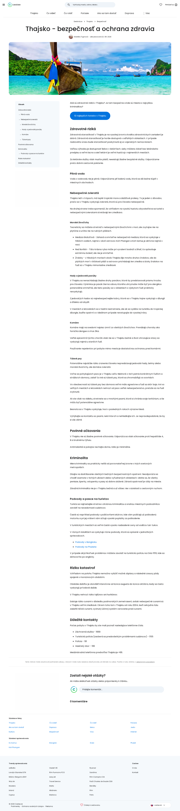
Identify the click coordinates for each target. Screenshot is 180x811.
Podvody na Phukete (85, 546)
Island (11, 790)
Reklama (49, 806)
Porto (92, 795)
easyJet (52, 777)
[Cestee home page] (14, 5)
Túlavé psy (26, 139)
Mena (92, 727)
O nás (134, 768)
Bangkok (53, 743)
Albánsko (53, 790)
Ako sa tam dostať (106, 13)
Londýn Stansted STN (17, 772)
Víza (92, 732)
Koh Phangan (14, 747)
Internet (134, 732)
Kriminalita (22, 149)
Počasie (85, 13)
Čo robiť (68, 13)
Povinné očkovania (25, 144)
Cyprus (12, 795)
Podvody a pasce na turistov (32, 153)
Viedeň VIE (53, 768)
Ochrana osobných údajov (33, 806)
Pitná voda (25, 114)
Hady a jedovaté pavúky (32, 129)
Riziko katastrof (24, 158)
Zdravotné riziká (24, 110)
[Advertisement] (37, 189)
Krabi (92, 743)
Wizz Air (12, 781)
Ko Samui (13, 743)
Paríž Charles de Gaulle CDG (101, 781)
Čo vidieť (51, 13)
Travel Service (54, 781)
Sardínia (93, 772)
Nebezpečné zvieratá (29, 119)
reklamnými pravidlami (145, 662)
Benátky (93, 786)
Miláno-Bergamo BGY (17, 777)
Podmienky (15, 806)
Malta (51, 786)
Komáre (25, 134)
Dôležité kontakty (25, 163)
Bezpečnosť (101, 21)
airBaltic (12, 768)
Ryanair (93, 768)
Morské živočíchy (29, 124)
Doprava (129, 13)
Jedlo (133, 727)
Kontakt (135, 772)
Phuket (133, 743)
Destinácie (78, 21)
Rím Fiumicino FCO (57, 772)
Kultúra (11, 732)
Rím (91, 790)
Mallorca (52, 795)
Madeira (12, 786)
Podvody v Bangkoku (86, 542)
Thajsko (34, 13)
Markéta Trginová (81, 37)
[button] (4, 5)
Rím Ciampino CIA (97, 777)
